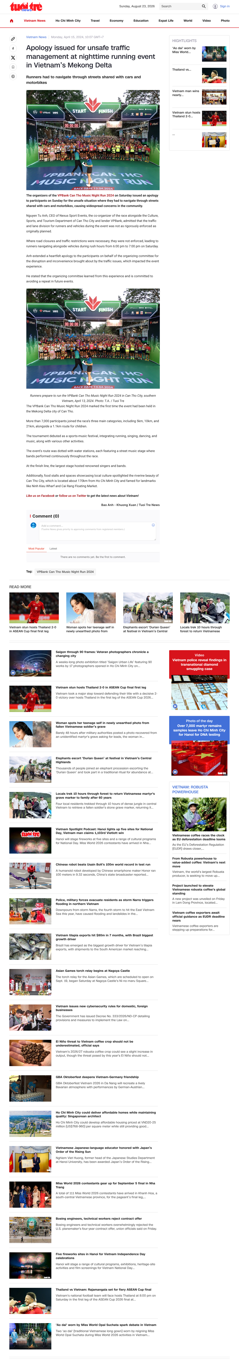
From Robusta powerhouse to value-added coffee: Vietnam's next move (198, 862)
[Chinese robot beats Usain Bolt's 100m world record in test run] (30, 876)
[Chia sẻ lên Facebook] (13, 48)
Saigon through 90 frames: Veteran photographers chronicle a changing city (102, 654)
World (188, 21)
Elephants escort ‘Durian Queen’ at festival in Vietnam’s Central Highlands (146, 629)
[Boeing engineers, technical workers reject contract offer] (30, 1230)
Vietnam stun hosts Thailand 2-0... (186, 115)
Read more (20, 587)
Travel (95, 21)
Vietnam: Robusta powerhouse (190, 790)
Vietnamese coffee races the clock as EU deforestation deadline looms (198, 837)
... (173, 134)
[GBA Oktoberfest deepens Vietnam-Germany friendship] (30, 1088)
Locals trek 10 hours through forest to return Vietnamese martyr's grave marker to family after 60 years (203, 629)
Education (141, 21)
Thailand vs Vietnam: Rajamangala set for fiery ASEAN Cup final (103, 1290)
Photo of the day (199, 721)
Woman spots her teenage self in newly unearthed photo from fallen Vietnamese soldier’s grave (90, 629)
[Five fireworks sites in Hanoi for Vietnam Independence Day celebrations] (30, 1265)
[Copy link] (13, 39)
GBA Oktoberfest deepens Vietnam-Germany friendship (97, 1077)
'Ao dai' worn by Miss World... (184, 50)
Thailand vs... (181, 70)
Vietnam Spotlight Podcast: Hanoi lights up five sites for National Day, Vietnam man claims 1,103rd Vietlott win (104, 831)
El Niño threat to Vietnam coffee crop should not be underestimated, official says (94, 1044)
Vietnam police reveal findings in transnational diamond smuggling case (199, 664)
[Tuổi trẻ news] (25, 6)
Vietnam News (34, 21)
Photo (225, 21)
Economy (116, 21)
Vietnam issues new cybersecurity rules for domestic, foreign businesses (102, 1008)
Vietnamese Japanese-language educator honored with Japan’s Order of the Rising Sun (104, 1150)
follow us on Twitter (72, 496)
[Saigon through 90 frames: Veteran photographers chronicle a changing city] (30, 663)
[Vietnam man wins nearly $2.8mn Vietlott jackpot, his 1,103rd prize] (214, 97)
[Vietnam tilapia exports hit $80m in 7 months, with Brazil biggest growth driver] (30, 947)
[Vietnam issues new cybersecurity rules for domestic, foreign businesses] (30, 1017)
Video (206, 21)
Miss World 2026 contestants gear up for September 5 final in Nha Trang (105, 1185)
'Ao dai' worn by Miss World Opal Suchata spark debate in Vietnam (106, 1325)
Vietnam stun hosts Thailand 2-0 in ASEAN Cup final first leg (32, 629)
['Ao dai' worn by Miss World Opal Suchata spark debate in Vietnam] (214, 54)
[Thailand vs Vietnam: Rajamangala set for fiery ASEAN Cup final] (214, 75)
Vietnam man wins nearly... (185, 93)
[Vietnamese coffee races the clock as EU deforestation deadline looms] (199, 814)
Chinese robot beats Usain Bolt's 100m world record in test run (103, 865)
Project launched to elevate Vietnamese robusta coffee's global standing (198, 889)
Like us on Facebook (40, 496)
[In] (13, 76)
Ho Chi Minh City (68, 21)
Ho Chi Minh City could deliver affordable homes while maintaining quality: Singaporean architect (106, 1115)
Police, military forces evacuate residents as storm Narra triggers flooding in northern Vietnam (104, 902)
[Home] (11, 20)
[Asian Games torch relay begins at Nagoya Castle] (30, 982)
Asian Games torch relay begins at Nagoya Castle (93, 971)
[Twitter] (13, 57)
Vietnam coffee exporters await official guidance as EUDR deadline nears (198, 916)
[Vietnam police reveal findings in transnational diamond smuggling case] (199, 692)
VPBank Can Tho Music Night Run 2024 (86, 195)
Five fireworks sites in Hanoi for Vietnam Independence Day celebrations (100, 1256)
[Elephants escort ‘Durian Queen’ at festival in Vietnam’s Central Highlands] (148, 607)
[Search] (203, 6)
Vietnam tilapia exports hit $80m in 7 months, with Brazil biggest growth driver (104, 937)
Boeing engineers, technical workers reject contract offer (99, 1219)
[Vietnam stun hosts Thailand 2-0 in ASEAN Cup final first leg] (214, 118)
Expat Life (166, 21)
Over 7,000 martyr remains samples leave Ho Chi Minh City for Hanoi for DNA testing (199, 730)
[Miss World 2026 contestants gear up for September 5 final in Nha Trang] (30, 1195)
